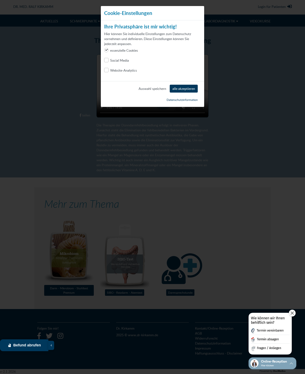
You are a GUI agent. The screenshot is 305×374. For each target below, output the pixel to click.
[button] (270, 334)
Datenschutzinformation (182, 100)
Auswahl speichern (152, 88)
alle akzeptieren (183, 88)
